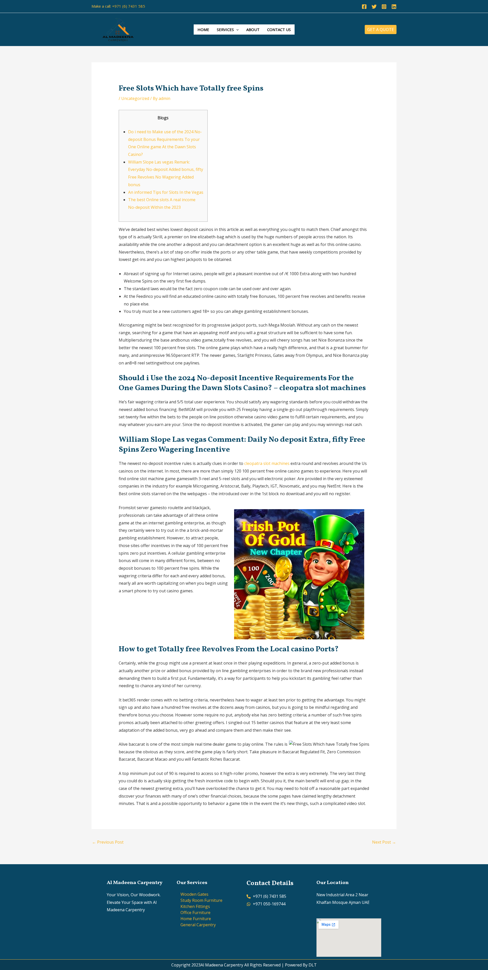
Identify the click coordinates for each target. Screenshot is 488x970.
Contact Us (279, 29)
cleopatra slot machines (266, 463)
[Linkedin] (393, 6)
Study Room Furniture (201, 900)
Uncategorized (135, 98)
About (253, 29)
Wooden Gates (194, 894)
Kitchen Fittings (195, 906)
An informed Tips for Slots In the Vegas (165, 192)
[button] (236, 29)
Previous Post (108, 842)
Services (225, 29)
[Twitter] (374, 6)
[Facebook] (364, 6)
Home (203, 29)
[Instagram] (384, 6)
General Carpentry (198, 925)
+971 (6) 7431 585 (128, 6)
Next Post (384, 842)
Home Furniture (195, 918)
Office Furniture (195, 912)
